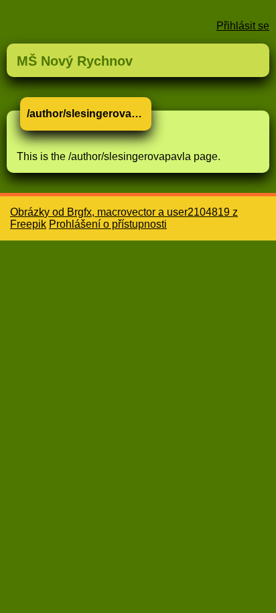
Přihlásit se (242, 25)
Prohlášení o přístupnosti (108, 224)
